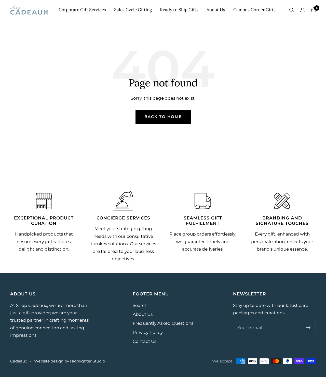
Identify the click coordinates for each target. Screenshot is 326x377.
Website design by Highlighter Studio (69, 361)
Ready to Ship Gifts (179, 9)
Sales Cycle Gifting (133, 9)
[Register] (308, 327)
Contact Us (144, 341)
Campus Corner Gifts (254, 9)
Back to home (163, 116)
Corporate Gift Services (82, 9)
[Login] (302, 10)
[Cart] (313, 9)
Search (140, 305)
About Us (216, 9)
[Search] (291, 10)
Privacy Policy (148, 332)
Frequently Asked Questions (163, 323)
